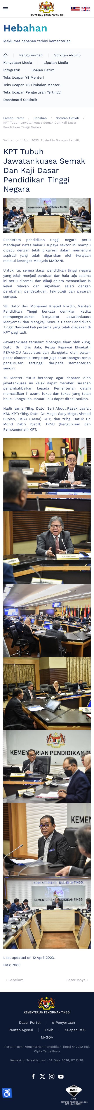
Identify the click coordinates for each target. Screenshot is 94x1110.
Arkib (48, 1030)
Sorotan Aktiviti (67, 55)
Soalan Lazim (42, 70)
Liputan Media (56, 63)
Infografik (11, 70)
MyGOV (47, 1037)
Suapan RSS (75, 1030)
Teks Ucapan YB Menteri (23, 77)
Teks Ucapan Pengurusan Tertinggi (32, 92)
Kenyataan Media (17, 63)
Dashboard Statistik (20, 100)
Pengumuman (31, 55)
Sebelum (16, 980)
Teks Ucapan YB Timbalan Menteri (32, 85)
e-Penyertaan (63, 1022)
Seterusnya (75, 980)
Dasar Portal (29, 1022)
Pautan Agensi (21, 1030)
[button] (5, 8)
